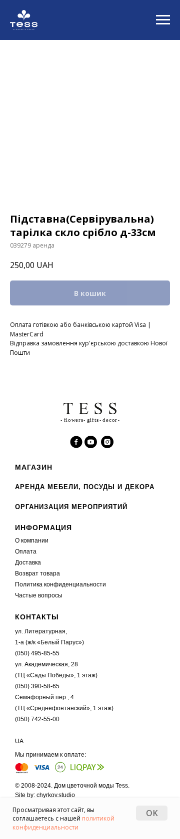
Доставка (28, 562)
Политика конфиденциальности (60, 584)
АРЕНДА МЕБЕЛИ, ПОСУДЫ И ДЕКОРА (84, 487)
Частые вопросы (38, 595)
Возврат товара (37, 573)
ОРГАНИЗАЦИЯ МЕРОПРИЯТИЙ (71, 507)
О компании (31, 540)
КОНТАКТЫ (37, 617)
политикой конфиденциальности (63, 822)
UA (19, 741)
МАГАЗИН (33, 467)
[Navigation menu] (163, 20)
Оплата (25, 551)
